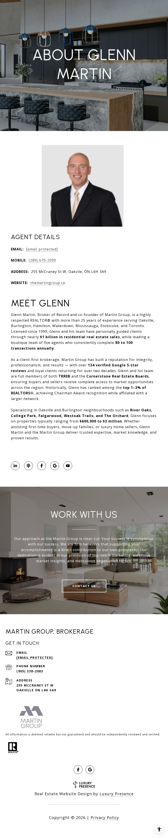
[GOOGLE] (54, 465)
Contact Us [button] (84, 586)
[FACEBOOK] (41, 465)
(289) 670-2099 (42, 260)
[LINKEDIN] (15, 465)
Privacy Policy (105, 817)
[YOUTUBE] (67, 465)
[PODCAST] (28, 465)
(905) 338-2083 (29, 671)
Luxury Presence (117, 793)
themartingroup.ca (47, 282)
